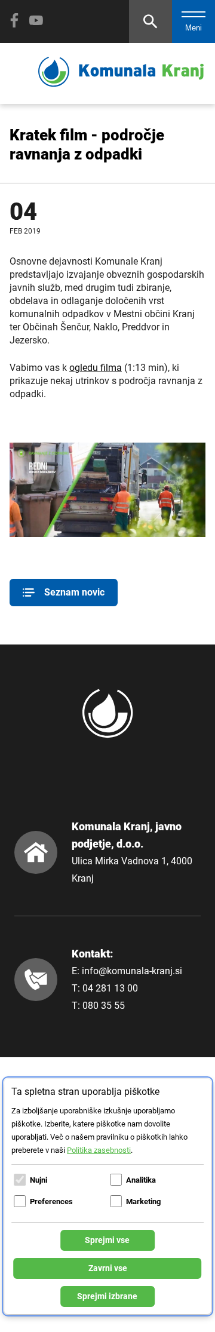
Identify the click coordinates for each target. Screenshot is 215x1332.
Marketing (143, 1201)
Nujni (38, 1180)
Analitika (141, 1180)
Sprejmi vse (107, 1240)
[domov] (121, 84)
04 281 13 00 (110, 988)
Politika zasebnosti (99, 1150)
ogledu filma (95, 367)
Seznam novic (74, 592)
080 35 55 (103, 1005)
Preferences (51, 1201)
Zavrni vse (107, 1268)
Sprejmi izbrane (107, 1296)
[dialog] (107, 1196)
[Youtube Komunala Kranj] (36, 20)
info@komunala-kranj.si (132, 971)
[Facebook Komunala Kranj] (14, 20)
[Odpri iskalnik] (150, 21)
